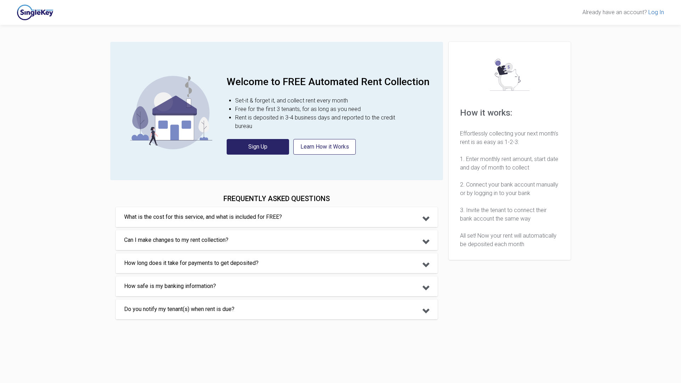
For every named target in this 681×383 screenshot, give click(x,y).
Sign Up (257, 146)
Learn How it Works (324, 146)
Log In (656, 12)
